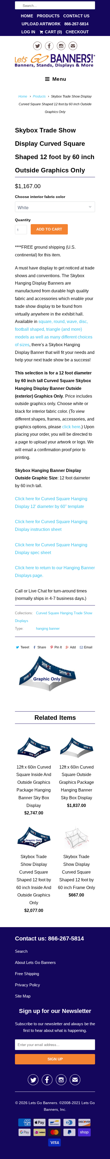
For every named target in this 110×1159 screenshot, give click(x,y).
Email (88, 647)
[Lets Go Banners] (55, 62)
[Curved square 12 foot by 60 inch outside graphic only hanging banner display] (47, 674)
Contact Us (76, 16)
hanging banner (48, 629)
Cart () (53, 32)
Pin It (58, 647)
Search (21, 951)
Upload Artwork (41, 24)
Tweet (25, 647)
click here (71, 427)
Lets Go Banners (43, 1103)
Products (48, 16)
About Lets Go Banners (35, 962)
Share (41, 647)
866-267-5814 (76, 24)
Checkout (77, 32)
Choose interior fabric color (40, 197)
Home (27, 16)
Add (73, 647)
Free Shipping (27, 973)
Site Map (22, 996)
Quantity (23, 220)
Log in (28, 32)
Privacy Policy (27, 985)
